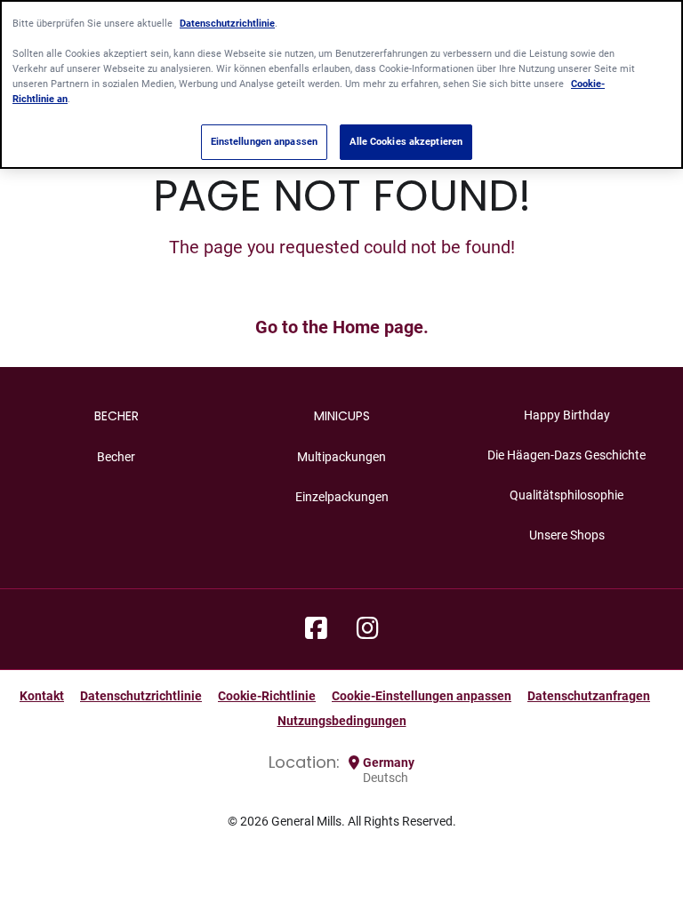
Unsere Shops (567, 535)
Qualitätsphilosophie (566, 495)
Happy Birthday (567, 415)
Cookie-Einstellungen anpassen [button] (421, 696)
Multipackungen (341, 457)
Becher (116, 457)
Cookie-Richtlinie (267, 696)
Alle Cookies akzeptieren (406, 141)
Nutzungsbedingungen (341, 721)
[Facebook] (316, 629)
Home (356, 327)
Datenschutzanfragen (588, 696)
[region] (341, 84)
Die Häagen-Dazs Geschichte (566, 455)
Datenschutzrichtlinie (141, 696)
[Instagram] (368, 629)
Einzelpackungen (342, 497)
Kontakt (42, 696)
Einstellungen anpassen (264, 141)
